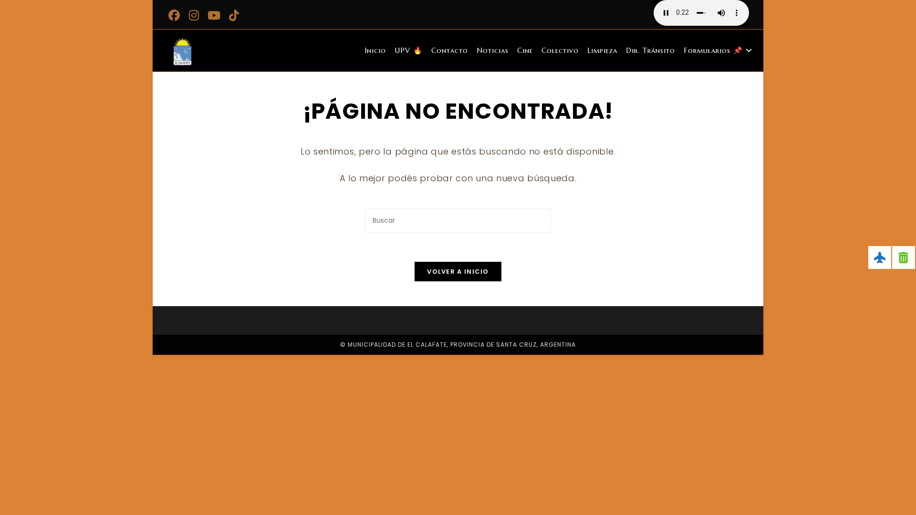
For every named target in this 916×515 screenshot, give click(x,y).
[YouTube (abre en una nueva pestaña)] (214, 15)
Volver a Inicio (458, 271)
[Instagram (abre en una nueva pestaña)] (194, 15)
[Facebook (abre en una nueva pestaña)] (175, 15)
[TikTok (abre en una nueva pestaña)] (234, 15)
